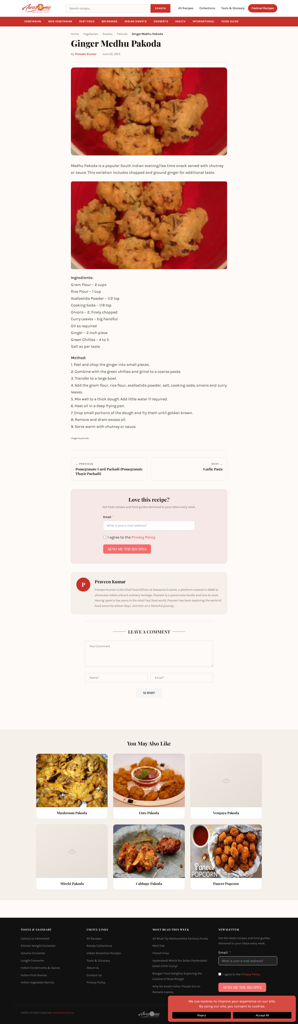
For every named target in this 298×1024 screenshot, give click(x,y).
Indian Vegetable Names (37, 982)
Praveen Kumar (85, 54)
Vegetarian (32, 21)
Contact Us (94, 975)
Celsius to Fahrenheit (35, 938)
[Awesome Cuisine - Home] (40, 8)
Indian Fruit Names (34, 975)
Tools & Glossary (233, 8)
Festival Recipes (263, 8)
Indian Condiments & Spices (40, 968)
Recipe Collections (99, 946)
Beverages (110, 21)
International (204, 21)
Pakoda (122, 34)
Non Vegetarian (60, 21)
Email (107, 517)
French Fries (160, 953)
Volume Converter (33, 953)
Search (160, 8)
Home (75, 34)
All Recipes (185, 8)
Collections (207, 8)
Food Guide (230, 21)
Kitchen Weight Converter (38, 946)
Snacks (108, 34)
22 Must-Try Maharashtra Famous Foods (180, 938)
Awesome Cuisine (63, 1012)
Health (180, 21)
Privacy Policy (143, 537)
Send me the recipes (127, 549)
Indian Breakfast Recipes (104, 953)
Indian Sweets (136, 21)
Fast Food (87, 21)
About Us (93, 968)
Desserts (161, 21)
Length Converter (32, 960)
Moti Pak (158, 946)
